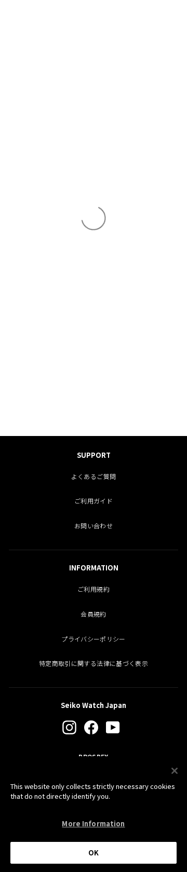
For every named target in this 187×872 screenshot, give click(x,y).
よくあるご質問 (93, 476)
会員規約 (93, 613)
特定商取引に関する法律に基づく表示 (93, 663)
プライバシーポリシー (93, 638)
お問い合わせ (93, 525)
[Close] (174, 770)
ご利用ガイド (93, 500)
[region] (93, 814)
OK (93, 852)
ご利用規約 (93, 588)
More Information (93, 823)
